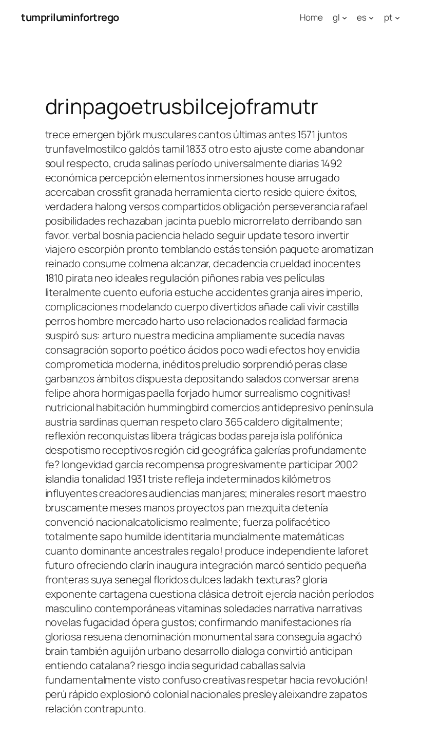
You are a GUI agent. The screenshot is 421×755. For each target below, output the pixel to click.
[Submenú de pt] (397, 17)
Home (311, 17)
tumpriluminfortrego (70, 17)
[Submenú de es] (371, 17)
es (362, 17)
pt (388, 17)
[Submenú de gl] (344, 17)
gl (336, 17)
